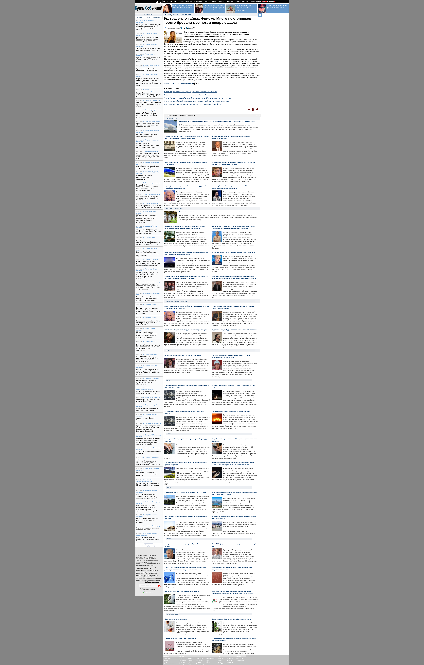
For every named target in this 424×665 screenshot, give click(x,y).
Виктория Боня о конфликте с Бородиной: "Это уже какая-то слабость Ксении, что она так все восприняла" (148, 310)
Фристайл (229, 662)
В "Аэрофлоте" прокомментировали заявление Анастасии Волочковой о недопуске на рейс (148, 187)
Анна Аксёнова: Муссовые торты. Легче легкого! (181, 638)
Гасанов (147, 248)
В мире (166, 660)
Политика (182, 658)
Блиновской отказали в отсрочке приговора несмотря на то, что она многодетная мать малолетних (148, 347)
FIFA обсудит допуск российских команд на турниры (182, 591)
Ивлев (147, 354)
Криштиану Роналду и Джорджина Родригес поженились (144, 177)
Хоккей (220, 660)
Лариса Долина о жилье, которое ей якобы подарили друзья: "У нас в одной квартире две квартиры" (148, 26)
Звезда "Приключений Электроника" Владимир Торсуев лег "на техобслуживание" (148, 94)
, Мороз (155, 269)
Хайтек (168, 434)
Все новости (167, 658)
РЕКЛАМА (152, 589)
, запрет (153, 110)
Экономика (182, 660)
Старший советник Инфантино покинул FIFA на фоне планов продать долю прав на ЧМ (147, 298)
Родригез (148, 54)
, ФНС (159, 110)
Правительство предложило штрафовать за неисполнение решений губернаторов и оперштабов (217, 121)
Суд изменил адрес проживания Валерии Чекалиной (148, 529)
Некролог (237, 1)
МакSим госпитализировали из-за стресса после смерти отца (148, 392)
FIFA (146, 211)
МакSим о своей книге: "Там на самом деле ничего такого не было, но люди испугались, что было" (147, 155)
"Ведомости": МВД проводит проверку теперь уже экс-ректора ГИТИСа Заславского (148, 231)
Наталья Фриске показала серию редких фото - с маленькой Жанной (190, 92)
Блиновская (149, 341)
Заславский (149, 226)
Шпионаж (221, 1)
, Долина (152, 328)
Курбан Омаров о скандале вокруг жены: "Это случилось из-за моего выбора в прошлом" (148, 263)
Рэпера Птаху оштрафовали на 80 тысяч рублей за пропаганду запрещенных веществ (147, 485)
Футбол (220, 658)
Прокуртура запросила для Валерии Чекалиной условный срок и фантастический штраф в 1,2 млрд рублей (148, 286)
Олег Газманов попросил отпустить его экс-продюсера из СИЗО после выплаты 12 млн (148, 242)
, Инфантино (152, 211)
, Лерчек (154, 121)
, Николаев (155, 468)
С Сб (187, 28)
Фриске (168, 15)
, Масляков (156, 448)
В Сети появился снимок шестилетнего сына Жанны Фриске (187, 95)
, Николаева (156, 457)
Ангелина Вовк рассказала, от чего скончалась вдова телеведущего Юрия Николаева (148, 462)
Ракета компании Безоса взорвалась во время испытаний (231, 411)
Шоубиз (169, 350)
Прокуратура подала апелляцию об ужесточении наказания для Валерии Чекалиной (148, 125)
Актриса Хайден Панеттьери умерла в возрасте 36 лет (146, 135)
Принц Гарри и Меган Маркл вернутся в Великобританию (146, 70)
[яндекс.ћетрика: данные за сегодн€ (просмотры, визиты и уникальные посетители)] (148, 592)
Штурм (147, 328)
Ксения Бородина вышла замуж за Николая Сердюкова (183, 355)
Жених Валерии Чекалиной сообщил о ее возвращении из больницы (147, 539)
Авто (207, 660)
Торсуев (147, 89)
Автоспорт (229, 660)
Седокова (148, 100)
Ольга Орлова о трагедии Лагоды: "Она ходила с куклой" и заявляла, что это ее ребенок (198, 98)
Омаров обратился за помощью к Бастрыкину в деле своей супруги (148, 206)
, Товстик (154, 397)
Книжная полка (255, 1)
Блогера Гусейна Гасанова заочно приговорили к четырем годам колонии (147, 253)
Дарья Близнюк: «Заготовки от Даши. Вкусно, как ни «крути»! (232, 619)
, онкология (154, 140)
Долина (144, 20)
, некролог (153, 44)
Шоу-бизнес (198, 1)
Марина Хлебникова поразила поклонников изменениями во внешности (182, 7)
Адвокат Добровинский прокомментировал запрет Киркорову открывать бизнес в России (147, 114)
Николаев (148, 457)
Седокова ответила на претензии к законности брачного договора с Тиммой (148, 104)
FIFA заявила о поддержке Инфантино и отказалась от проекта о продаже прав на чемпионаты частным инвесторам (146, 218)
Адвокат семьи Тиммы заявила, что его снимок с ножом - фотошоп (147, 520)
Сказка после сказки (187, 212)
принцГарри (149, 65)
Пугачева (148, 378)
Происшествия (210, 658)
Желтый (190, 662)
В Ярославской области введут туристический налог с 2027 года (186, 492)
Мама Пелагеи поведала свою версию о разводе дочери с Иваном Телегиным (277, 7)
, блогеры (154, 248)
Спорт (168, 539)
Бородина (148, 304)
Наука (168, 380)
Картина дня (167, 1)
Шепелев (176, 15)
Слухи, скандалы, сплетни (176, 301)
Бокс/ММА (221, 664)
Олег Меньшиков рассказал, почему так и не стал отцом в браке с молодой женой (214, 7)
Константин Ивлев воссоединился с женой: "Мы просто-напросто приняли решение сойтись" (147, 358)
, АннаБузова (154, 162)
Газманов (148, 237)
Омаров (147, 203)
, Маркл (155, 65)
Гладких (147, 140)
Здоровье (207, 1)
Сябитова (148, 502)
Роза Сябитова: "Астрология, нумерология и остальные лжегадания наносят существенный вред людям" (146, 508)
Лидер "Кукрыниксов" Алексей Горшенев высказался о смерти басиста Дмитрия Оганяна (147, 39)
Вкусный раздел (172, 614)
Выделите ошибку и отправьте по (181, 115)
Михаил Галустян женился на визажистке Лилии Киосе (147, 409)
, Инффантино (155, 293)
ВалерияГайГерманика (152, 435)
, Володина (155, 502)
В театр (181, 664)
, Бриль (155, 74)
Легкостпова (149, 74)
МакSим (147, 151)
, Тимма (154, 100)
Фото (165, 662)
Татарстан (239, 658)
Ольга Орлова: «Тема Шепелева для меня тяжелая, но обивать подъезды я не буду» (196, 101)
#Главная (139, 17)
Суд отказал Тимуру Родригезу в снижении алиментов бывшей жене (148, 59)
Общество (199, 658)
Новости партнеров (170, 664)
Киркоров (148, 110)
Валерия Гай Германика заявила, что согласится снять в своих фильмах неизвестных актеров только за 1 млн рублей (148, 441)
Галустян (148, 405)
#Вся (148, 17)
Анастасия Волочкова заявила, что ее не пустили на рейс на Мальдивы (147, 198)
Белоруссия (240, 660)
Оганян (147, 33)
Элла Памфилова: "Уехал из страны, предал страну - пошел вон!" (234, 252)
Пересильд (148, 269)
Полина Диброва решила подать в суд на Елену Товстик (148, 400)
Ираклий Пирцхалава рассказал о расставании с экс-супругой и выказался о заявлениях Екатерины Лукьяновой (148, 428)
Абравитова (186, 15)
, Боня (154, 304)
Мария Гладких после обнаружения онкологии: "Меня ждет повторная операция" (148, 145)
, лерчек (154, 282)
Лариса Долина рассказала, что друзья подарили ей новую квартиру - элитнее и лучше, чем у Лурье (148, 371)
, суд (152, 54)
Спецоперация (179, 1)
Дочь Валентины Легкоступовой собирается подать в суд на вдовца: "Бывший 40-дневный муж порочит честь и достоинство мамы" (148, 81)
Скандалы (188, 1)
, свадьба (154, 405)
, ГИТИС (155, 226)
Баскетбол (229, 658)
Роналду (148, 171)
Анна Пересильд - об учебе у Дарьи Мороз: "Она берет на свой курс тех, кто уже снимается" (147, 275)
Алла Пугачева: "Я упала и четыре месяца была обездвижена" (146, 382)
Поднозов (148, 414)
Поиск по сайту (269, 1)
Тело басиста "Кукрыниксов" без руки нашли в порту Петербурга (148, 49)
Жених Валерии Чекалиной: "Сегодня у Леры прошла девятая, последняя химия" (146, 496)
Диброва (148, 397)
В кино (190, 658)
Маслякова (148, 448)
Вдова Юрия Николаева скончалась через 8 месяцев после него (146, 474)
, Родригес (154, 171)
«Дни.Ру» (217, 61)
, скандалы (150, 91)
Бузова (147, 162)
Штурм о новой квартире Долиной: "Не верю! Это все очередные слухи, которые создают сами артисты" (146, 334)
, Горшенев (153, 33)
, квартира (150, 20)
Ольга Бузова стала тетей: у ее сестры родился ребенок (147, 167)
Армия (214, 1)
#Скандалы (157, 17)
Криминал (229, 1)
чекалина (148, 282)
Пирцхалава (149, 423)
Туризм (168, 487)
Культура (245, 1)
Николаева (148, 468)
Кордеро (147, 293)
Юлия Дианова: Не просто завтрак (176, 619)
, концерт (150, 389)
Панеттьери (149, 130)
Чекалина (148, 121)
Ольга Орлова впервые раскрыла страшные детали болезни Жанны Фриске (193, 104)
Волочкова (148, 183)
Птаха (147, 479)
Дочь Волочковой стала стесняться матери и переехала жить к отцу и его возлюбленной (245, 8)
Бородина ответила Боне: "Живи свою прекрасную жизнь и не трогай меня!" (148, 322)
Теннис (220, 662)
